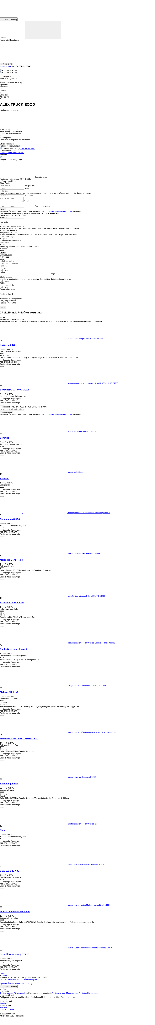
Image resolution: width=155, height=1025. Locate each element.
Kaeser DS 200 (7, 345)
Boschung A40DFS (10, 519)
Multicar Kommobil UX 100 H (15, 911)
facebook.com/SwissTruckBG (12, 153)
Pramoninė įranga (31, 979)
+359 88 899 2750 (27, 149)
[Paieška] (43, 30)
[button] (77, 52)
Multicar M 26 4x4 (9, 692)
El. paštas (29, 196)
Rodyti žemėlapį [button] (41, 177)
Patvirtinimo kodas (42, 206)
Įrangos (3, 979)
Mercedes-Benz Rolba (11, 560)
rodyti (3, 307)
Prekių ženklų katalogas (88, 993)
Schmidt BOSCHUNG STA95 (14, 390)
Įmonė (27, 188)
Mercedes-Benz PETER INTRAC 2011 (19, 739)
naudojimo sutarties (64, 211)
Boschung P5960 (9, 783)
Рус (4, 989)
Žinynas (11, 984)
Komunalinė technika (15, 979)
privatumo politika (47, 211)
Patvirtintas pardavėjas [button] (9, 130)
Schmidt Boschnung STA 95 (14, 954)
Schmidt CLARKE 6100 (12, 602)
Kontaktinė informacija (24, 984)
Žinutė (26, 201)
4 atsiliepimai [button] (5, 76)
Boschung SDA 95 (9, 871)
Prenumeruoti (6, 412)
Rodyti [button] (17, 149)
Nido (2, 830)
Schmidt (4, 438)
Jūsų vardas (30, 185)
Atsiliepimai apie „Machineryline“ (65, 993)
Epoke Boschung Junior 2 (13, 649)
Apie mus (4, 984)
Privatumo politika (21, 993)
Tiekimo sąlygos (6, 993)
